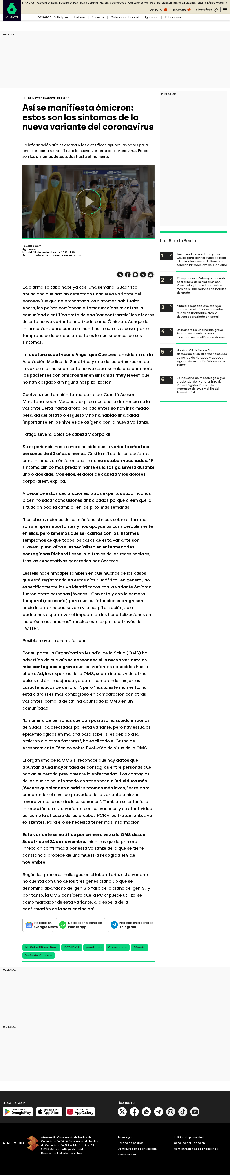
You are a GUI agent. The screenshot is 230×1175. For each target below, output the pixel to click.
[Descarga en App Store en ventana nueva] (49, 1115)
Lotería (79, 17)
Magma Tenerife (196, 2)
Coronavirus (117, 947)
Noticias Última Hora (41, 947)
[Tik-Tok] (183, 1115)
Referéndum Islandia (170, 2)
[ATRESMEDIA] (19, 1145)
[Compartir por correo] (151, 277)
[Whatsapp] (146, 1115)
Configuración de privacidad (137, 1148)
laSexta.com (31, 246)
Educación (173, 17)
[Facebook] (134, 1115)
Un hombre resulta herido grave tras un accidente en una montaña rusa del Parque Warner (201, 333)
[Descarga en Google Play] (18, 1115)
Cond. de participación (189, 1142)
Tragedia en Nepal (46, 2)
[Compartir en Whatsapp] (135, 276)
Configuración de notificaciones (196, 1148)
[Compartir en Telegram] (143, 277)
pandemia (94, 947)
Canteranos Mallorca (141, 2)
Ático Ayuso (215, 2)
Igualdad (151, 17)
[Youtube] (195, 1115)
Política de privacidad (189, 1137)
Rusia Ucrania (89, 2)
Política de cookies (131, 1142)
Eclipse (62, 17)
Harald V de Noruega (113, 2)
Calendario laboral (125, 17)
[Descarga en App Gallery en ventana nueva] (80, 1115)
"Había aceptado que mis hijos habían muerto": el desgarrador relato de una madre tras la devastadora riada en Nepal (200, 311)
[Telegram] (158, 1115)
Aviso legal (125, 1137)
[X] (120, 276)
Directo (139, 947)
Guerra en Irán (69, 2)
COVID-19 (71, 947)
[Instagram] (170, 1115)
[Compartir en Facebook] (128, 276)
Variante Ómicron (38, 955)
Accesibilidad (127, 1154)
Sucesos (97, 17)
